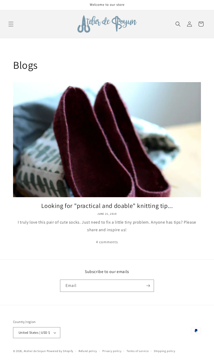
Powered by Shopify (60, 351)
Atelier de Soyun (35, 351)
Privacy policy (112, 351)
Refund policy (88, 351)
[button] (11, 24)
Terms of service (137, 351)
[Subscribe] (148, 286)
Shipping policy (164, 351)
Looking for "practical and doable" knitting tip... (107, 206)
